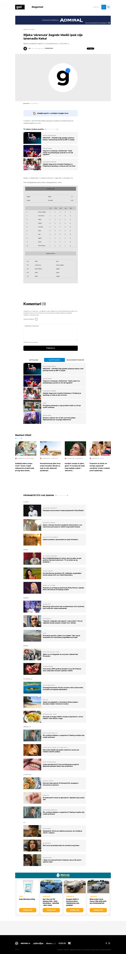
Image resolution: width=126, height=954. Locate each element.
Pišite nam (60, 949)
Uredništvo (66, 949)
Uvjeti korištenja (86, 949)
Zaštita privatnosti (95, 949)
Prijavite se (50, 348)
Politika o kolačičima (106, 949)
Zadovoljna (38, 944)
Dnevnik (25, 944)
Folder (62, 944)
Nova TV (16, 944)
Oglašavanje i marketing (76, 949)
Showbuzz (51, 944)
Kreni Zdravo (69, 944)
